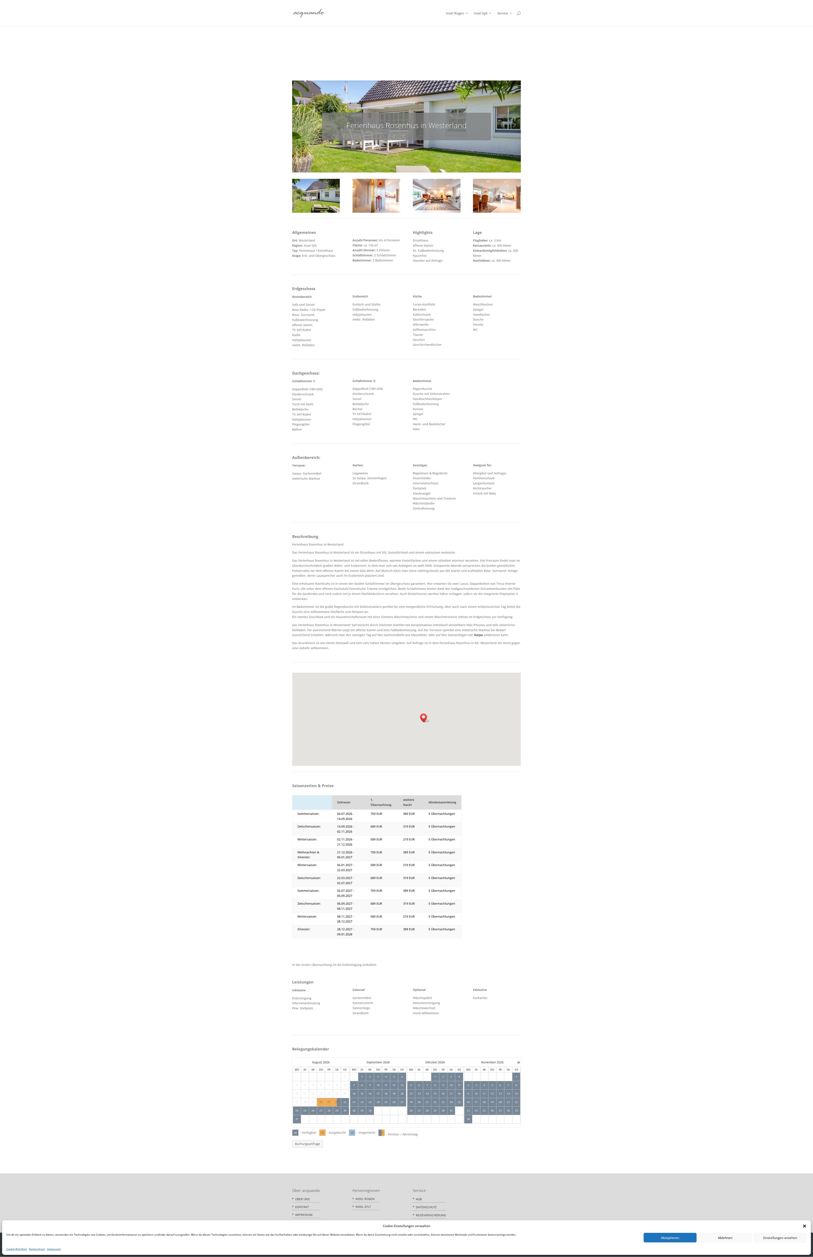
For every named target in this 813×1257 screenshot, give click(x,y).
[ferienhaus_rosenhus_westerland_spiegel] (376, 213)
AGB (419, 1199)
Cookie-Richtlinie (16, 1249)
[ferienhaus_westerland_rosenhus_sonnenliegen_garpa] (316, 213)
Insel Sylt (481, 13)
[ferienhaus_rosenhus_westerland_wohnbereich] (497, 213)
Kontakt (302, 1207)
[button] (804, 1226)
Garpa (478, 635)
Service (502, 13)
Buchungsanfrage (307, 1144)
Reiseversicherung (431, 1215)
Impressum (54, 1249)
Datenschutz (37, 1249)
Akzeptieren (670, 1238)
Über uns (302, 1199)
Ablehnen (725, 1238)
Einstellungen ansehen (780, 1238)
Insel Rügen (455, 13)
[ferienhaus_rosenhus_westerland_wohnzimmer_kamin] (436, 213)
